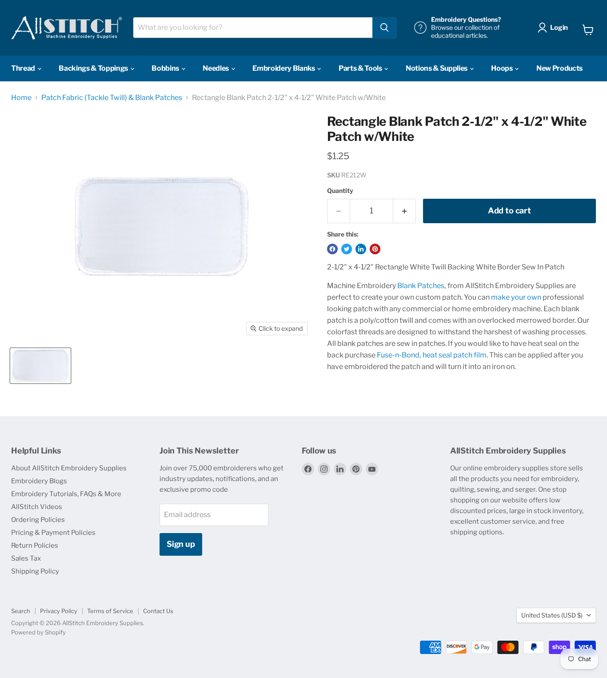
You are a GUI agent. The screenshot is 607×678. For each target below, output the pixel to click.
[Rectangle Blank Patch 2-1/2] (40, 365)
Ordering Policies (38, 520)
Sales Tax (26, 558)
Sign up (181, 544)
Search (20, 610)
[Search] (384, 27)
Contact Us (158, 610)
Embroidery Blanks (284, 68)
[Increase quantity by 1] (404, 211)
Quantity (340, 190)
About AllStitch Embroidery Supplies (69, 468)
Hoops (502, 68)
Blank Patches (420, 285)
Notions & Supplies (437, 68)
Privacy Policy (58, 610)
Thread (23, 68)
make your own (516, 297)
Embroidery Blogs (39, 481)
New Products (559, 68)
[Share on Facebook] (332, 249)
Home (21, 98)
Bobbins (166, 68)
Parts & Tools (361, 68)
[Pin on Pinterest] (375, 249)
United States (552, 615)
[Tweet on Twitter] (346, 249)
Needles (216, 68)
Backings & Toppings (94, 68)
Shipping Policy (35, 571)
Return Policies (34, 546)
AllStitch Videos (36, 507)
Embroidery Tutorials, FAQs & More (66, 494)
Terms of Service (110, 610)
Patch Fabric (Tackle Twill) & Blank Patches (111, 98)
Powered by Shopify (38, 632)
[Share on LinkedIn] (360, 249)
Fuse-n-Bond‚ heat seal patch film (432, 355)
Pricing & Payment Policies (53, 533)
